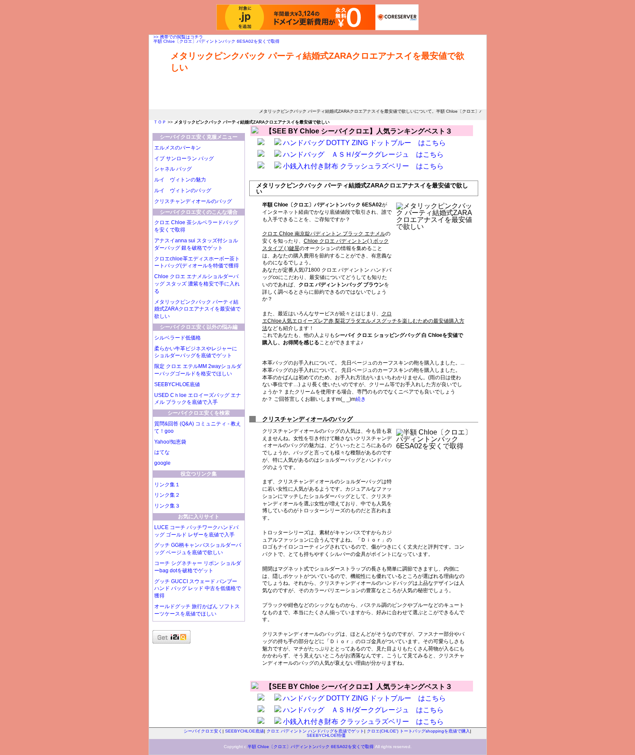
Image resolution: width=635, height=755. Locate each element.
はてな (162, 452)
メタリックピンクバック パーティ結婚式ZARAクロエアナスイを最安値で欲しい (197, 309)
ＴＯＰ (159, 122)
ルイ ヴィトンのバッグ (182, 190)
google (162, 463)
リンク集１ (167, 485)
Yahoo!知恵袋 (170, 442)
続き (361, 399)
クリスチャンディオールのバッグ (193, 201)
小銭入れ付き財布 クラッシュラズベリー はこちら (363, 166)
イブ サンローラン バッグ (184, 158)
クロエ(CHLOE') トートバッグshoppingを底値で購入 (418, 731)
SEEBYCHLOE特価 (326, 735)
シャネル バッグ (173, 169)
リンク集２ (167, 495)
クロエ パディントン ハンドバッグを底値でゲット (315, 731)
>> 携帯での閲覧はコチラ (178, 37)
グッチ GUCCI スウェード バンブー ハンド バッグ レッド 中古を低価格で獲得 (197, 588)
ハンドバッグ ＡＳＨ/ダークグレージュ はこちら (363, 154)
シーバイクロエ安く (203, 731)
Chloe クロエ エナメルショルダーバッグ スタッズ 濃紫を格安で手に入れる (197, 283)
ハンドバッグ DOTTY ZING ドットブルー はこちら (364, 142)
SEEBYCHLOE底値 (177, 384)
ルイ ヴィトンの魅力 (180, 180)
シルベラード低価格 (177, 338)
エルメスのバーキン (177, 148)
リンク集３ (167, 506)
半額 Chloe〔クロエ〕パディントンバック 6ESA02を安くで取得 (216, 41)
